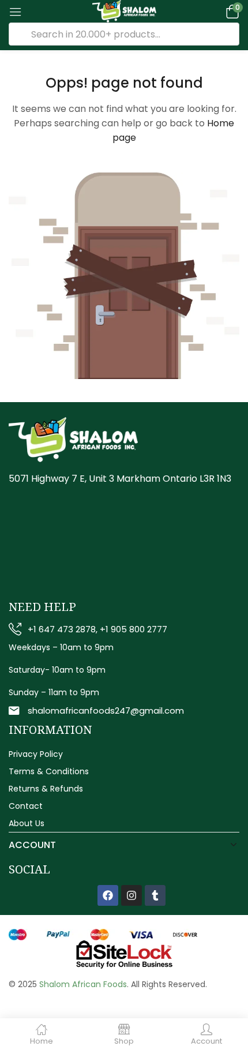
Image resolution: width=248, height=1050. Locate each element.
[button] (230, 11)
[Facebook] (107, 895)
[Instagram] (131, 895)
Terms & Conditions (49, 771)
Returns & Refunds (46, 788)
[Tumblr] (155, 895)
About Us (26, 823)
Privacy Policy (36, 754)
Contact (26, 806)
